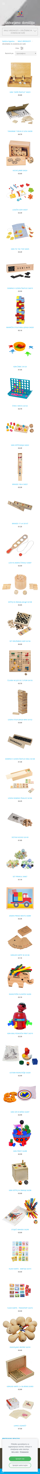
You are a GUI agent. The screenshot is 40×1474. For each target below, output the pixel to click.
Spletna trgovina (8, 41)
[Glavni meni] (4, 4)
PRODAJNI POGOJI (11, 1438)
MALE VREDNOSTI (24, 41)
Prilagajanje (24, 1452)
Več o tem (15, 1452)
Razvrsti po (9, 53)
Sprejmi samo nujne (20, 1465)
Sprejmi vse (20, 1459)
